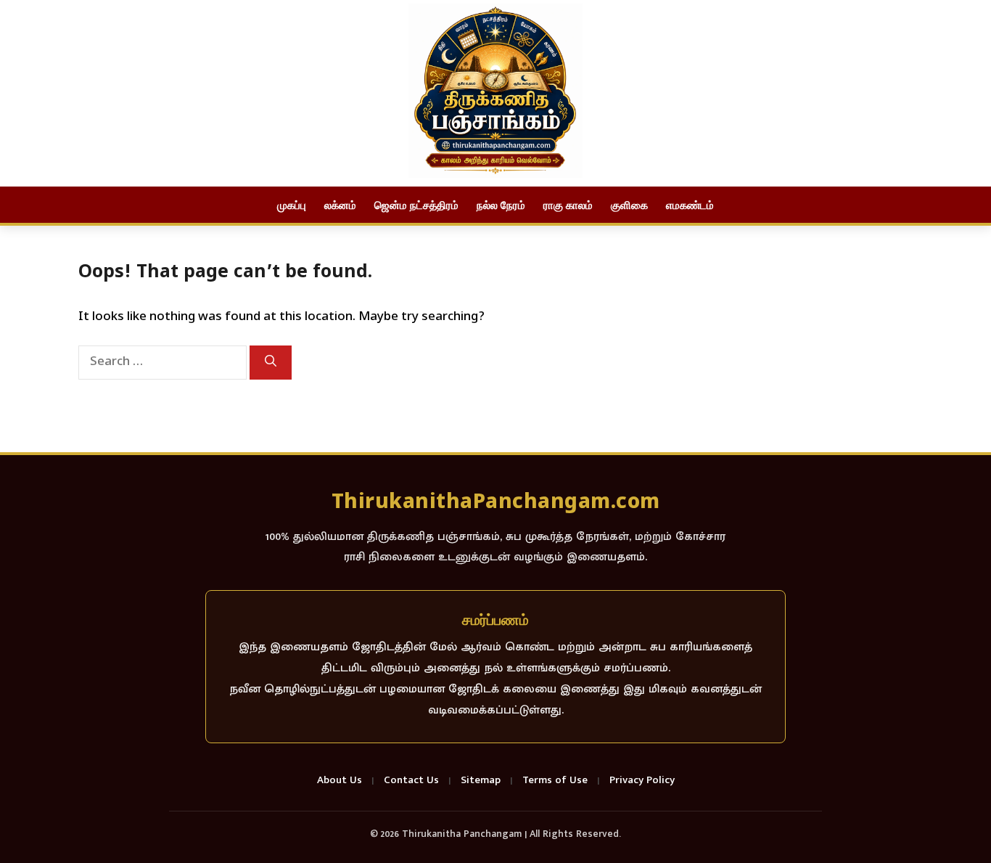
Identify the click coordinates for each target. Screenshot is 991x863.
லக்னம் (340, 204)
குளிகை (629, 204)
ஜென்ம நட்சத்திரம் (416, 204)
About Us (339, 780)
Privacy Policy (642, 780)
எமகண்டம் (690, 204)
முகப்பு (291, 204)
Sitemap (481, 780)
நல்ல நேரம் (501, 204)
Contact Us (411, 780)
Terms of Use (555, 780)
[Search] (271, 362)
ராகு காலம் (568, 204)
